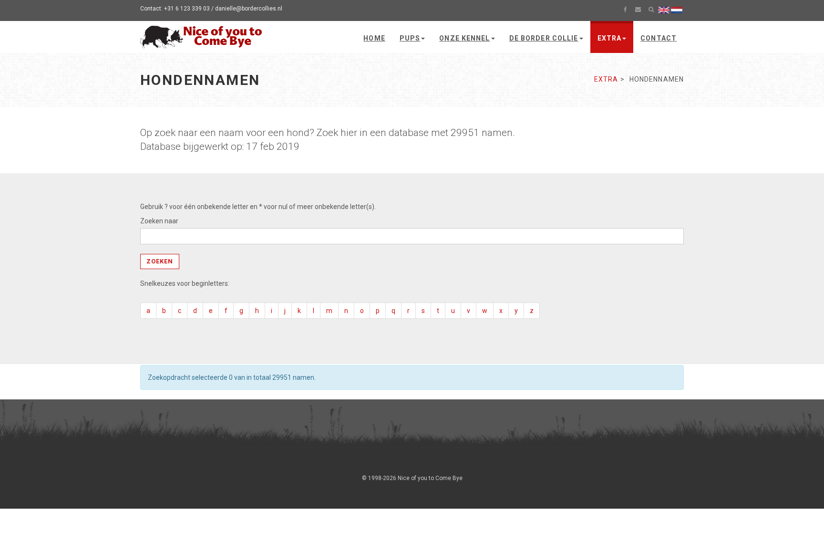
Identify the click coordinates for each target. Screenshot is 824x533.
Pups (410, 38)
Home (374, 38)
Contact (658, 38)
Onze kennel (464, 38)
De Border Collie (543, 38)
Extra (609, 38)
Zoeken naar (159, 221)
